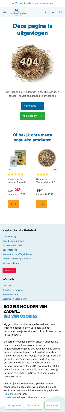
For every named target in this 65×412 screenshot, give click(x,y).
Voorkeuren (33, 405)
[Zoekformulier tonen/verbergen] (46, 12)
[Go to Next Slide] (54, 169)
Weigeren (52, 405)
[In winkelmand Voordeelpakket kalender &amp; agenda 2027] (13, 204)
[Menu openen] (4, 11)
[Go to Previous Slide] (10, 169)
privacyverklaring (36, 397)
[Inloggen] (53, 12)
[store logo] (18, 12)
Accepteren (14, 405)
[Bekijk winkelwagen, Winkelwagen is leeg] (60, 12)
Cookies (9, 394)
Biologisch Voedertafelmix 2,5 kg (45, 181)
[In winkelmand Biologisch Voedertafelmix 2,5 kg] (41, 204)
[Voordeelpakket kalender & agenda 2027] (18, 158)
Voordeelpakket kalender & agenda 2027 (17, 181)
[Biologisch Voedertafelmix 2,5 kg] (47, 158)
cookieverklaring (13, 397)
